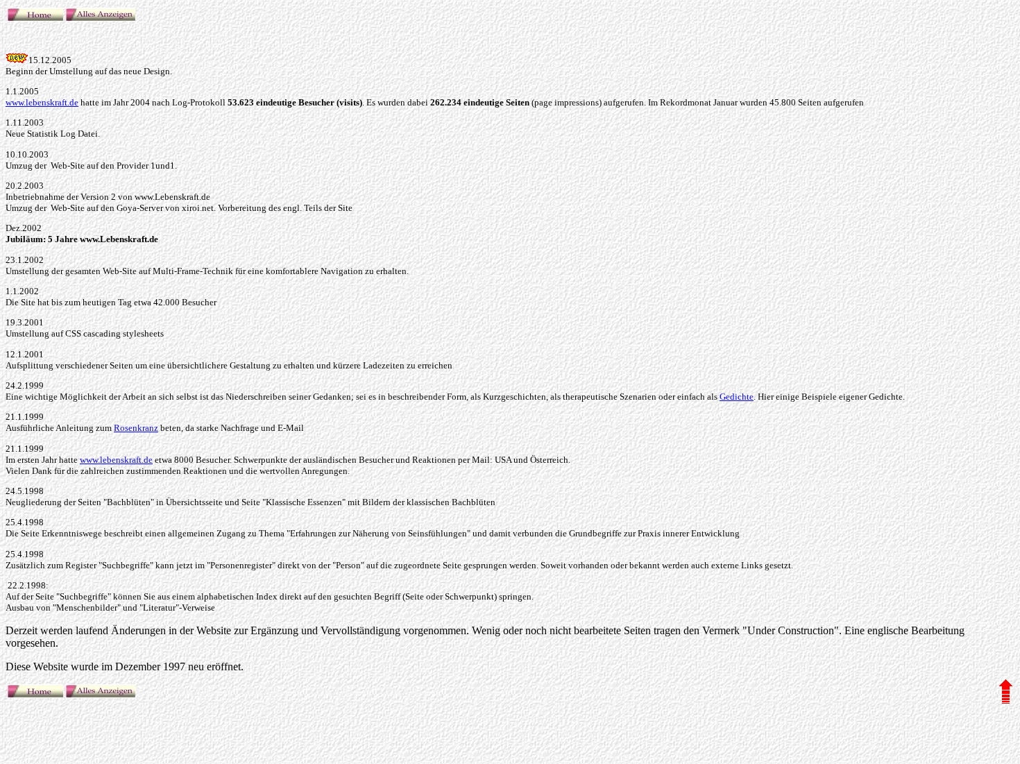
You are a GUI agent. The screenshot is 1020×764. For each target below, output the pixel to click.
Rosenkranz (136, 428)
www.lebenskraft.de (42, 102)
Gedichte (737, 396)
